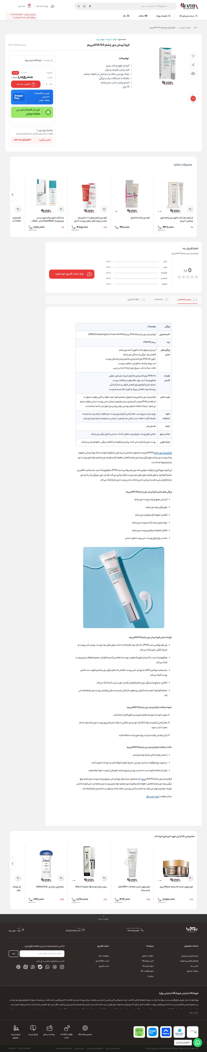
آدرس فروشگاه (148, 961)
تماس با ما (194, 966)
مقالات (141, 16)
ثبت (13, 953)
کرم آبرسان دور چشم (163, 453)
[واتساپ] (47, 966)
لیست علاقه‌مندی (102, 961)
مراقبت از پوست (184, 27)
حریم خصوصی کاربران (189, 956)
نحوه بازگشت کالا (147, 971)
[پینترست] (18, 966)
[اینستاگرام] (62, 966)
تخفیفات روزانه (162, 16)
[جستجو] (78, 6)
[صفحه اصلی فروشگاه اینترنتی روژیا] (191, 930)
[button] (160, 211)
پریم (144, 779)
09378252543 (22, 140)
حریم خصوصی (79, 1048)
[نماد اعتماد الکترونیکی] (192, 1032)
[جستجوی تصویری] (84, 6)
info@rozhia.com (73, 931)
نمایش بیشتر (193, 1012)
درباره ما (151, 976)
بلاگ (124, 16)
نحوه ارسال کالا (148, 966)
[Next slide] (12, 194)
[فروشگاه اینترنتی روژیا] (189, 6)
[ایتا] (32, 966)
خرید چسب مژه (152, 796)
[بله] (40, 966)
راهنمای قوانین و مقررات (189, 961)
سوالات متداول (192, 971)
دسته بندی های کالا (187, 16)
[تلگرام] (54, 966)
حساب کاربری (104, 966)
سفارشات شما (104, 956)
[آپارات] (25, 966)
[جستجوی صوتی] (90, 6)
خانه (195, 27)
